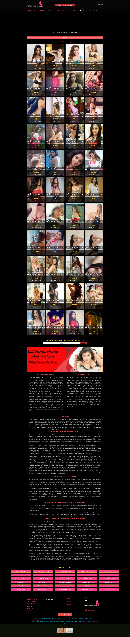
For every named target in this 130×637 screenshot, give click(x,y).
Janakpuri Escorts (48, 621)
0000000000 (100, 4)
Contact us (90, 10)
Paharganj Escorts (73, 618)
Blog (84, 10)
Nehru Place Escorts (65, 575)
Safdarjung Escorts (37, 620)
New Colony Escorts (59, 621)
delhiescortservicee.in (89, 610)
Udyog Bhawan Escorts (109, 578)
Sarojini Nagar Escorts (43, 571)
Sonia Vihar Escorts (87, 582)
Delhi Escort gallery (32, 599)
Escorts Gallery (68, 598)
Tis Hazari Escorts (43, 582)
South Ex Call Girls (62, 618)
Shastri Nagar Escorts (109, 582)
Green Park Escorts (83, 618)
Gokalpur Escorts (109, 575)
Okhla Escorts (109, 571)
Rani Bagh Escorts (43, 589)
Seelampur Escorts (43, 585)
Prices (28, 605)
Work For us (76, 10)
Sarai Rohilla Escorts (109, 585)
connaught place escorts (71, 621)
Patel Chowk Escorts (109, 589)
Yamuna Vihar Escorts (21, 578)
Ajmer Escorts (53, 618)
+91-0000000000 (50, 599)
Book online (68, 607)
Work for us (68, 604)
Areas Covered (61, 10)
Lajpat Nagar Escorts (43, 575)
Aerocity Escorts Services (49, 620)
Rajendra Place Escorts (65, 589)
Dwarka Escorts (82, 620)
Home (29, 10)
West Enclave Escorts (43, 578)
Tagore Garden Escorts (65, 582)
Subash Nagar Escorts (87, 571)
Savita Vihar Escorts (87, 585)
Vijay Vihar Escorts (87, 578)
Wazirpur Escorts (65, 578)
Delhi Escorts (32, 544)
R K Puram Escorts (87, 589)
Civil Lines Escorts (72, 620)
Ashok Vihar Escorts (21, 575)
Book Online (99, 10)
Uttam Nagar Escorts (37, 621)
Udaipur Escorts (37, 618)
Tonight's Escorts (51, 10)
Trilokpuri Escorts (21, 582)
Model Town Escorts (21, 571)
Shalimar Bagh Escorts (65, 571)
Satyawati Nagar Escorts (65, 585)
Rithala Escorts (21, 589)
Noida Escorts (87, 575)
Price (69, 10)
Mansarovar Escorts (92, 620)
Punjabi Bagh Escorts (61, 620)
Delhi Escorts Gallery (39, 10)
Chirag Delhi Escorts (21, 585)
